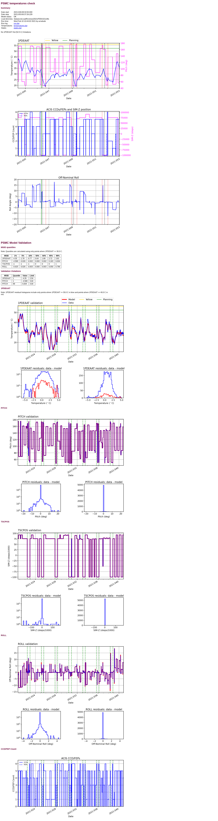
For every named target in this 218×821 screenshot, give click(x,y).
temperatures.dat (20, 26)
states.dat (17, 28)
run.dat (16, 23)
